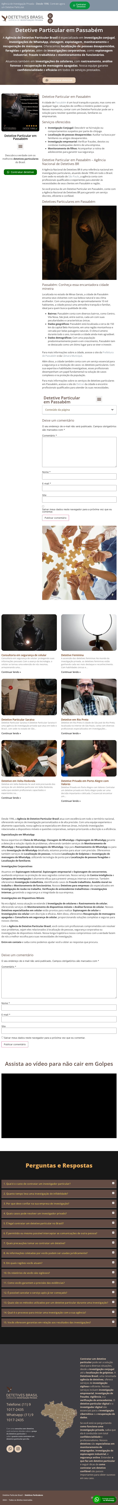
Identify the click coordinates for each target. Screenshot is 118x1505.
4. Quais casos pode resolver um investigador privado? (35, 1213)
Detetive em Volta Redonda (18, 781)
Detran (80, 384)
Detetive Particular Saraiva (17, 719)
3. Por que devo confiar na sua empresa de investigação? (36, 1203)
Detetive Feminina (72, 655)
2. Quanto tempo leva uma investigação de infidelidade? (36, 1193)
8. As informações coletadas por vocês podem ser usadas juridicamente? (46, 1253)
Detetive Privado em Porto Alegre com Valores (85, 782)
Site (44, 495)
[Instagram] (50, 21)
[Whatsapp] (50, 15)
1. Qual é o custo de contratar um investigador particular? (37, 1183)
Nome (46, 472)
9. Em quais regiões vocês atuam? (23, 1263)
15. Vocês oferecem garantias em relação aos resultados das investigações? (47, 1322)
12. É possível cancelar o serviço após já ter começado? (35, 1292)
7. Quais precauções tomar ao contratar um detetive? (34, 1243)
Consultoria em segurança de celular (23, 655)
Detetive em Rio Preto (74, 719)
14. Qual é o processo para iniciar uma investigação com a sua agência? (45, 1312)
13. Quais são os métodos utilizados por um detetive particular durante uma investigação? (56, 1302)
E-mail (46, 483)
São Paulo (73, 176)
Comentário (49, 435)
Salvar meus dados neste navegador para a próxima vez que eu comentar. (77, 510)
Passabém (60, 102)
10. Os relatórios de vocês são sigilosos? (27, 1273)
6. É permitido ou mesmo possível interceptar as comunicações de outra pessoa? (50, 1233)
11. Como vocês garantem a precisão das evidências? (34, 1282)
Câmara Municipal (72, 355)
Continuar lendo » (11, 672)
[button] (20, 146)
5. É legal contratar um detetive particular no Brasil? (34, 1223)
